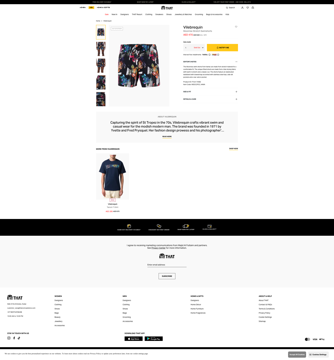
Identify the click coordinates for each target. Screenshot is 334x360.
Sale (107, 14)
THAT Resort (137, 14)
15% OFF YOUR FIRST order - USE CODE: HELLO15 (232, 2)
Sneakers (159, 14)
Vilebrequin (193, 27)
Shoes (169, 14)
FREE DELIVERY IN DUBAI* (102, 2)
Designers (124, 14)
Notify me (224, 47)
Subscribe (167, 276)
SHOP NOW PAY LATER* (145, 2)
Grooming (199, 14)
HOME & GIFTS (103, 7)
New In (114, 14)
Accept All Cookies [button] (297, 354)
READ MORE (167, 136)
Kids (227, 14)
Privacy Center (158, 248)
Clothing (148, 14)
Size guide (187, 42)
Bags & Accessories (214, 14)
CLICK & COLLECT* (189, 2)
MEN (91, 7)
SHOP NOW (233, 149)
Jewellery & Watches (183, 14)
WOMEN (83, 7)
